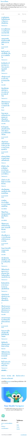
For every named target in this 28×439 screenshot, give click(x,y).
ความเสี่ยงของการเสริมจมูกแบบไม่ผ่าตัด (5, 30)
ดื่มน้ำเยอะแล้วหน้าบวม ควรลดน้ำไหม (5, 363)
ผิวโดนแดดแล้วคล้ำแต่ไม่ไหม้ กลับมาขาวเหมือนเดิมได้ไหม (5, 130)
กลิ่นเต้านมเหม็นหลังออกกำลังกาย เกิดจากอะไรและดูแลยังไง (5, 145)
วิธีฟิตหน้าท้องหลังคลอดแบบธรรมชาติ (5, 353)
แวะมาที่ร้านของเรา (4, 428)
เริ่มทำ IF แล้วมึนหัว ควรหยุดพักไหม (5, 181)
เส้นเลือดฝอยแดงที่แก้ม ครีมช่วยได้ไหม (5, 191)
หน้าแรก (3, 375)
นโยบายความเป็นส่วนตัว (7, 378)
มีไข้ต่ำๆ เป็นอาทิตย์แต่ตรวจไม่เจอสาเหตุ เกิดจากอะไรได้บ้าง (5, 170)
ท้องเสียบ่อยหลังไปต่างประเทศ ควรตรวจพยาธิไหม (5, 92)
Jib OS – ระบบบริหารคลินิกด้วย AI (6, 424)
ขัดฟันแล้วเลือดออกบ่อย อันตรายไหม (5, 344)
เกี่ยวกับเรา (3, 426)
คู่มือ (13, 375)
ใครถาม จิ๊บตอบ (4, 1)
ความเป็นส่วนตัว (24, 434)
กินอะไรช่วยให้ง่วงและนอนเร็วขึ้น (5, 250)
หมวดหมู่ (9, 375)
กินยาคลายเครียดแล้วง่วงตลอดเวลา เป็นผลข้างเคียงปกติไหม (5, 117)
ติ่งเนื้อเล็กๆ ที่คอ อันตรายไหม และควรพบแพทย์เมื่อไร (5, 66)
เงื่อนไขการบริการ (20, 375)
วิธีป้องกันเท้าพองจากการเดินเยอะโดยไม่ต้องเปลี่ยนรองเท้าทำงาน (5, 273)
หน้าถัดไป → (4, 370)
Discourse (8, 381)
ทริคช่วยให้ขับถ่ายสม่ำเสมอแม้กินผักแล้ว (5, 158)
